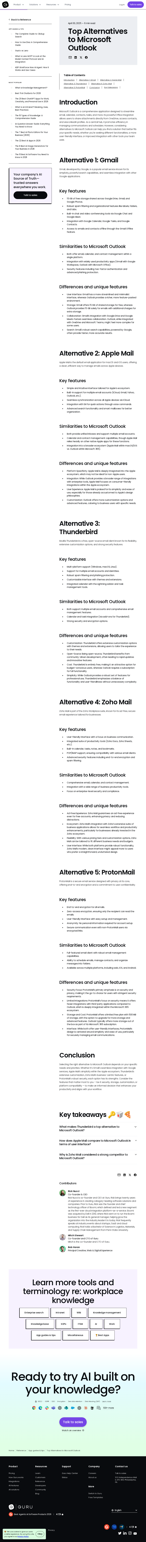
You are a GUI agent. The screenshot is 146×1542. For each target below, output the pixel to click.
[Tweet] (81, 57)
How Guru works (16, 1477)
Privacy (51, 1530)
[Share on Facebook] (86, 57)
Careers (92, 1473)
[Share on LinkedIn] (75, 57)
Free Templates (95, 1497)
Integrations (14, 1481)
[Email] (70, 57)
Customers (40, 1477)
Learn (37, 1473)
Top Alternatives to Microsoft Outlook (63, 1450)
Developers (40, 1485)
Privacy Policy (23, 1536)
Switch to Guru (95, 1493)
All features (14, 1485)
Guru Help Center (70, 1473)
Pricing (68, 4)
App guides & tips (36, 1450)
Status (64, 1477)
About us (92, 1477)
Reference (21, 1450)
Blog (37, 1493)
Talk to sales (136, 4)
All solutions (14, 1489)
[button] (19, 4)
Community (40, 1489)
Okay (39, 1534)
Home (11, 1450)
